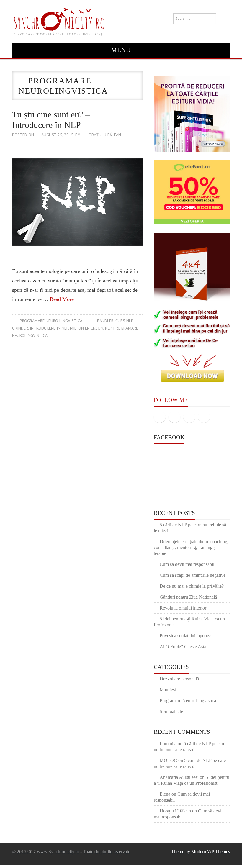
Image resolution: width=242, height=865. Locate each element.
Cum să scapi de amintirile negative (192, 575)
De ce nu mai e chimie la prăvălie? (192, 586)
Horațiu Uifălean (103, 134)
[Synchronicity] (58, 18)
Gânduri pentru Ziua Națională (188, 596)
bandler (105, 320)
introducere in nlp (49, 328)
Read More (62, 299)
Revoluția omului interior (183, 607)
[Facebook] (160, 417)
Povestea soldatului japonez (185, 635)
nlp (108, 328)
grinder (20, 328)
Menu (121, 50)
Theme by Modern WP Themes (200, 851)
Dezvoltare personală (179, 678)
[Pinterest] (204, 417)
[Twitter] (174, 417)
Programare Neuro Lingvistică (51, 320)
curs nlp (124, 320)
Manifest (168, 689)
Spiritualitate (171, 711)
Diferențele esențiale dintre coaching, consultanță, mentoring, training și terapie (191, 547)
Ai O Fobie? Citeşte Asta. (183, 646)
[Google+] (189, 417)
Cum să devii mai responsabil (187, 564)
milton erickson (86, 328)
